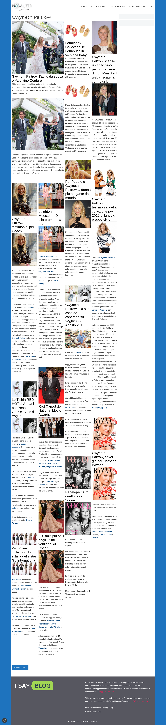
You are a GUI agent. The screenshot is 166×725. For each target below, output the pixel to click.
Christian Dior (106, 535)
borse (30, 307)
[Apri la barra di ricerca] (151, 6)
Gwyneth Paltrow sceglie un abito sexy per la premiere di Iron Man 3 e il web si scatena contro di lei (104, 69)
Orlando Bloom (53, 460)
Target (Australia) (23, 616)
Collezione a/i (98, 7)
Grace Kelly (30, 356)
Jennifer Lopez (53, 621)
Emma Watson (45, 463)
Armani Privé (97, 532)
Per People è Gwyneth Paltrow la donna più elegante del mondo (78, 190)
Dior (40, 281)
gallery (14, 508)
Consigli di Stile (137, 7)
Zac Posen (16, 580)
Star (79, 353)
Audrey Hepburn (19, 359)
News (84, 7)
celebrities (30, 477)
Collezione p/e (117, 7)
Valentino (108, 532)
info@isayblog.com (106, 692)
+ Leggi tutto (20, 667)
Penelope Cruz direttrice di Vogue (76, 496)
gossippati (69, 407)
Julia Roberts (44, 624)
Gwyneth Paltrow (19, 338)
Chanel (95, 538)
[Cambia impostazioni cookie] (4, 720)
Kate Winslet (54, 627)
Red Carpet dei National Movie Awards (50, 410)
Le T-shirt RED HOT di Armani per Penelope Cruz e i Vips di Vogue (23, 408)
